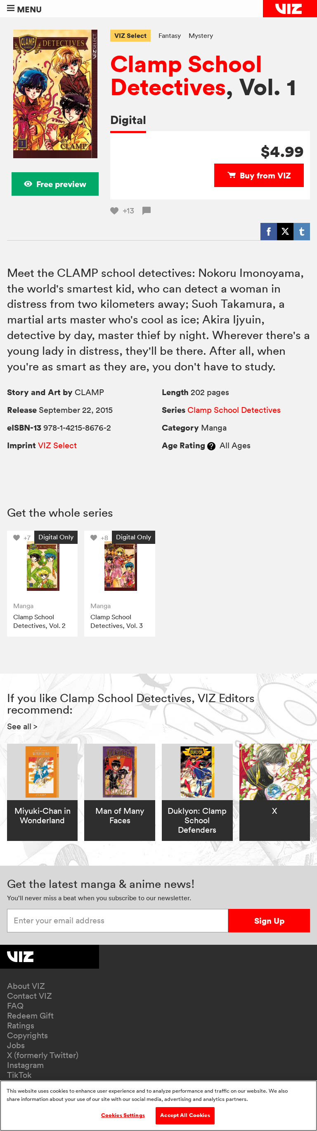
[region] (158, 1105)
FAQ (15, 1006)
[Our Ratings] (211, 445)
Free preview (61, 184)
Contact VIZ (29, 996)
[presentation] (42, 566)
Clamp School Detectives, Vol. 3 (116, 621)
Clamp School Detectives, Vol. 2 (39, 621)
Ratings (20, 1025)
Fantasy (169, 35)
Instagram (25, 1065)
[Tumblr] (301, 231)
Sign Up (269, 920)
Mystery (201, 35)
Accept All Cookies (185, 1115)
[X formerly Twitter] (285, 231)
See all (22, 726)
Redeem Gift (30, 1016)
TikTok (19, 1075)
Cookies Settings (123, 1115)
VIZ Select (130, 35)
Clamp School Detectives (186, 75)
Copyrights (27, 1035)
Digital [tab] (128, 119)
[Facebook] (268, 231)
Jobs (16, 1045)
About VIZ (26, 986)
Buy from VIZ (265, 175)
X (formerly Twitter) (42, 1055)
